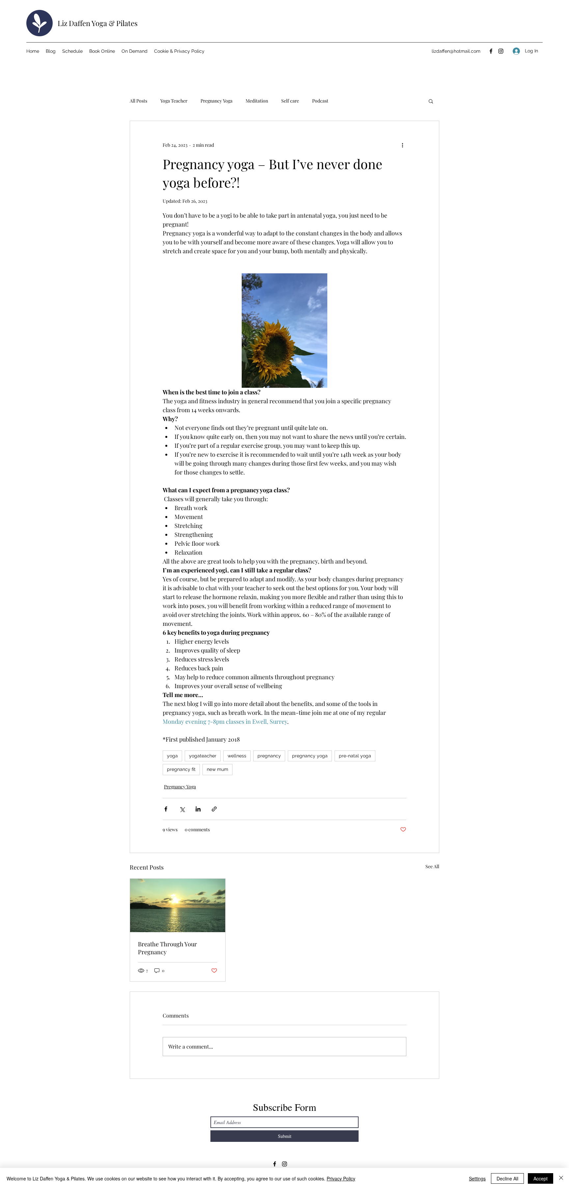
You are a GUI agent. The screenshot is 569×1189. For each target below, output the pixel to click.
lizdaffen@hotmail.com (456, 51)
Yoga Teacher (173, 101)
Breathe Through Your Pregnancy (167, 948)
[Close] (561, 1178)
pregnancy (269, 755)
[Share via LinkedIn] (198, 809)
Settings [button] (477, 1178)
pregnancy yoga (310, 755)
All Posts (138, 101)
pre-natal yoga (355, 755)
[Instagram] (501, 51)
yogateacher (202, 755)
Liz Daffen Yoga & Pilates (98, 23)
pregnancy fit (181, 769)
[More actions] (402, 145)
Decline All (507, 1178)
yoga (172, 755)
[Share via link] (214, 809)
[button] (431, 101)
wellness (237, 755)
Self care (290, 101)
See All (432, 866)
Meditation (257, 101)
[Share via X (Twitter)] (182, 809)
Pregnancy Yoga (216, 101)
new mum (217, 769)
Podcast (320, 101)
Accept (540, 1178)
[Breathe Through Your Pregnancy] (177, 905)
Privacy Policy (341, 1178)
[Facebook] (491, 51)
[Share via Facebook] (166, 809)
